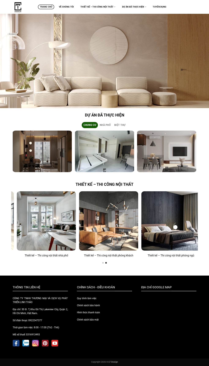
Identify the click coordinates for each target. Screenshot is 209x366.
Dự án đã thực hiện (133, 7)
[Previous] (13, 152)
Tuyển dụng (159, 7)
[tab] (90, 125)
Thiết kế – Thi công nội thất (96, 7)
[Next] (196, 152)
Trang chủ (46, 7)
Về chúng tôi (66, 7)
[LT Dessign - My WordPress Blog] (23, 7)
